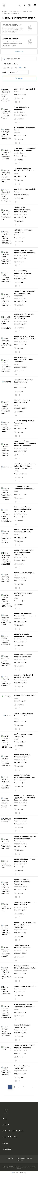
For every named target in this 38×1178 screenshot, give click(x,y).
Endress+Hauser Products (13, 1131)
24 (16, 68)
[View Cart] (29, 5)
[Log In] (24, 5)
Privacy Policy (10, 1158)
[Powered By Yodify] (19, 1174)
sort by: (4, 72)
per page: (5, 68)
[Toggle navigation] (34, 5)
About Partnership (10, 1137)
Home (5, 1119)
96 (25, 68)
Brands (5, 1143)
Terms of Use (19, 1160)
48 (20, 68)
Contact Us (7, 1149)
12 (11, 68)
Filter (20, 78)
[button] (16, 102)
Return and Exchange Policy (24, 1158)
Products (6, 1125)
